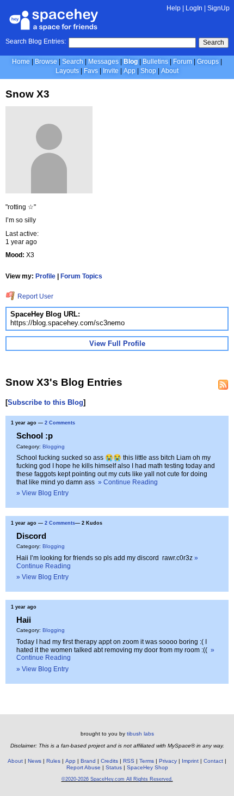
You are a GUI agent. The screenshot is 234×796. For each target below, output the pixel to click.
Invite (111, 71)
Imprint (190, 761)
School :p (34, 435)
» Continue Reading (128, 482)
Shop (148, 71)
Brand (88, 761)
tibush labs (140, 734)
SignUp (218, 8)
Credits (109, 761)
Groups (208, 61)
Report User (34, 296)
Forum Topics (81, 276)
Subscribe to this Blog (45, 402)
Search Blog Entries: (35, 41)
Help (174, 8)
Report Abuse (83, 767)
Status (114, 767)
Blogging (53, 446)
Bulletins (155, 61)
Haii (23, 619)
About (169, 71)
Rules (53, 761)
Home (21, 61)
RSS (128, 761)
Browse (46, 61)
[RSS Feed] (223, 385)
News (34, 761)
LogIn (194, 8)
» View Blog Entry (42, 493)
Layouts (67, 71)
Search (213, 42)
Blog (131, 61)
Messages (103, 61)
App (130, 71)
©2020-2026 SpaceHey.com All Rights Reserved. (117, 779)
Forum (182, 61)
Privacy (168, 761)
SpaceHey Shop (147, 767)
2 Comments (60, 423)
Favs (91, 71)
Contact (213, 761)
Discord (31, 535)
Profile (45, 276)
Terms (146, 761)
